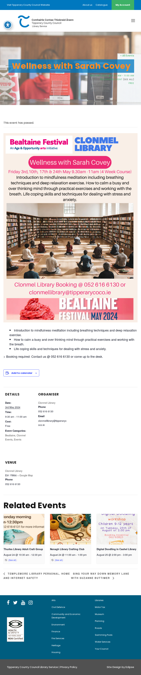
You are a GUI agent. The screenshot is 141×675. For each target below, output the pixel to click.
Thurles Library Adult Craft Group (23, 549)
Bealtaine (10, 435)
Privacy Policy (68, 667)
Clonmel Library (46, 402)
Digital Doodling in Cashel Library (116, 549)
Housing (56, 652)
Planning (99, 621)
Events (17, 439)
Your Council (101, 648)
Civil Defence (58, 607)
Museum (99, 614)
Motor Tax (100, 607)
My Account (123, 5)
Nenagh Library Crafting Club (67, 549)
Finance (56, 631)
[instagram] (31, 603)
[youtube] (23, 603)
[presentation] (24, 529)
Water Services (102, 641)
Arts (54, 600)
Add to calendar (21, 373)
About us (87, 5)
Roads (98, 628)
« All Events (127, 55)
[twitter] (15, 603)
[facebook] (8, 603)
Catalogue (102, 5)
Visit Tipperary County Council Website (28, 5)
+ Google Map (25, 475)
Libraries (99, 600)
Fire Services (58, 638)
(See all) (128, 79)
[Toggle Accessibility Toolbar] (8, 25)
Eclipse (130, 667)
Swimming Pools (103, 634)
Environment (58, 624)
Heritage (56, 645)
